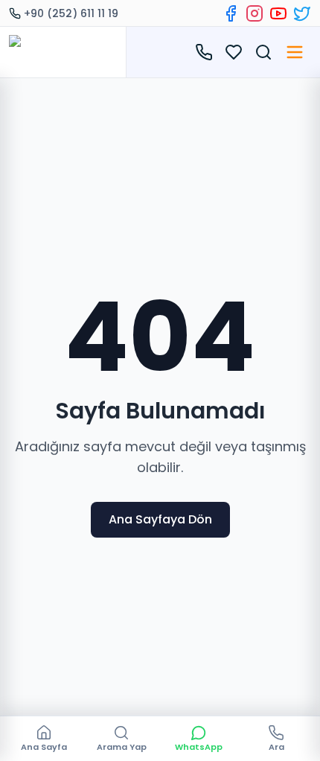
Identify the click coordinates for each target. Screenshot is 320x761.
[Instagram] (254, 13)
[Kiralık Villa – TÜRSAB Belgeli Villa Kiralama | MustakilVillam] (63, 52)
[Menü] (294, 52)
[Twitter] (302, 13)
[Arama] (263, 52)
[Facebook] (231, 13)
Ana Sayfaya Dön (160, 519)
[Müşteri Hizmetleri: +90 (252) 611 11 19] (204, 52)
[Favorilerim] (234, 52)
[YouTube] (278, 13)
